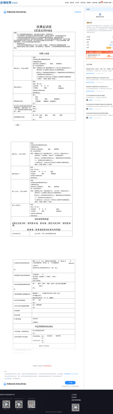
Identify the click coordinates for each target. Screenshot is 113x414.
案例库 (100, 2)
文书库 (77, 2)
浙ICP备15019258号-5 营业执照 (54, 412)
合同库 (67, 2)
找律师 (89, 2)
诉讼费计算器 (107, 2)
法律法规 (94, 2)
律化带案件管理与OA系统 (6, 398)
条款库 (72, 2)
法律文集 (83, 2)
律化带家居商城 (31, 398)
